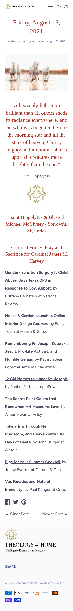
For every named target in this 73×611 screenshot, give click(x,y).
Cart (62, 6)
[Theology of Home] (7, 502)
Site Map (11, 567)
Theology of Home (26, 582)
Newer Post (52, 513)
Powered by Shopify (51, 582)
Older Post (19, 513)
